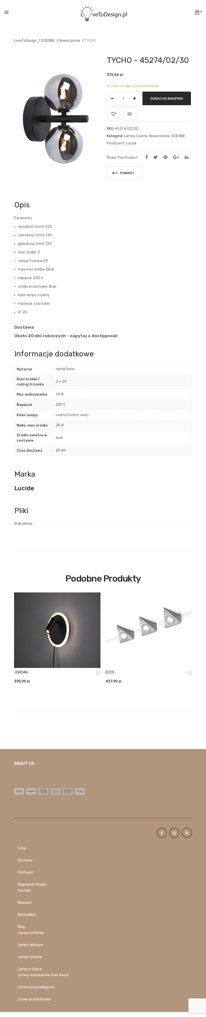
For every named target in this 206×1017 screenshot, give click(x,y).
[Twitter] (155, 157)
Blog (21, 927)
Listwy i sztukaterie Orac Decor (43, 975)
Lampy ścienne (30, 957)
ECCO (110, 672)
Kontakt (24, 890)
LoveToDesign (25, 41)
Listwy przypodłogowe (36, 987)
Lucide (131, 143)
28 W (60, 394)
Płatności (25, 872)
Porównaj (129, 114)
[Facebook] (146, 157)
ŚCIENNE (48, 41)
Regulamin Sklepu (32, 884)
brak (59, 438)
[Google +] (176, 157)
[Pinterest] (165, 157)
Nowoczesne (69, 41)
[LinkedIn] (186, 157)
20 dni (61, 450)
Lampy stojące (30, 969)
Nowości (24, 902)
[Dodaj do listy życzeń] (113, 114)
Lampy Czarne (135, 136)
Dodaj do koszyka (166, 98)
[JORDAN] (57, 630)
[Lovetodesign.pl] (103, 12)
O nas (22, 848)
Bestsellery (27, 915)
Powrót (126, 173)
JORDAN (21, 672)
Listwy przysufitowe (34, 999)
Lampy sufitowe (31, 933)
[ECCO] (149, 630)
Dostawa (25, 860)
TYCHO (90, 41)
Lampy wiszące (30, 945)
